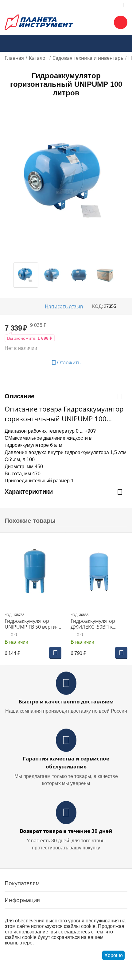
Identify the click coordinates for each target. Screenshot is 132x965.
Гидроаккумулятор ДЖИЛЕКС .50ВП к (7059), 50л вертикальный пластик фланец (97, 624)
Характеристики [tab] (29, 491)
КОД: (97, 306)
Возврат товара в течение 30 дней (66, 830)
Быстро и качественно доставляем (66, 701)
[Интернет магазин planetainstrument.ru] (39, 21)
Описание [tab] (19, 396)
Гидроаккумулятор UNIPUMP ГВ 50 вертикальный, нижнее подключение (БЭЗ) (31, 624)
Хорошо (113, 955)
